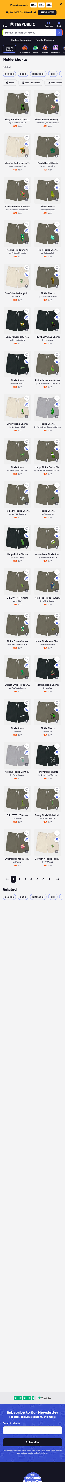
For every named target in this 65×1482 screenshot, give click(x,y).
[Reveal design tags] (26, 112)
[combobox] (29, 32)
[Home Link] (22, 24)
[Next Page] (57, 879)
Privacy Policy (41, 1450)
